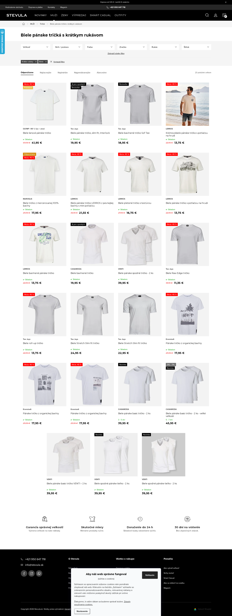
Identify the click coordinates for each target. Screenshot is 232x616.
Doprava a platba (35, 7)
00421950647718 (39, 573)
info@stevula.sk (34, 565)
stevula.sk (31, 573)
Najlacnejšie (45, 72)
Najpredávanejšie (82, 72)
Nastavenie (82, 611)
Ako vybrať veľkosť (171, 568)
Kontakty (51, 7)
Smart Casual (169, 578)
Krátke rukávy (28, 61)
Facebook (24, 573)
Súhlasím (149, 575)
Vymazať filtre (59, 61)
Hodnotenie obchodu (14, 7)
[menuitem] (41, 15)
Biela (41, 61)
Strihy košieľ (169, 573)
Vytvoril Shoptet (204, 609)
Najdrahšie (63, 72)
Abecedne (102, 72)
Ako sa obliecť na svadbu (174, 583)
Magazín (63, 7)
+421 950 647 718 (35, 559)
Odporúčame (27, 72)
